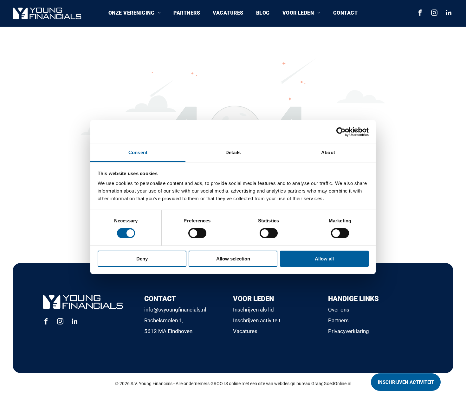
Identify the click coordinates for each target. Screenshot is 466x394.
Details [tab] (233, 152)
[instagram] (434, 13)
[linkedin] (448, 13)
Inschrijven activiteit (257, 320)
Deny (142, 258)
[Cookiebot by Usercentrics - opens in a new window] (341, 131)
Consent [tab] (137, 152)
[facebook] (420, 13)
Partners (338, 320)
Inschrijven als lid (253, 309)
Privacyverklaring (348, 331)
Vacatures (245, 331)
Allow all (324, 258)
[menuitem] (134, 13)
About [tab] (328, 152)
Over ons (338, 309)
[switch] (197, 233)
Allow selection (233, 258)
